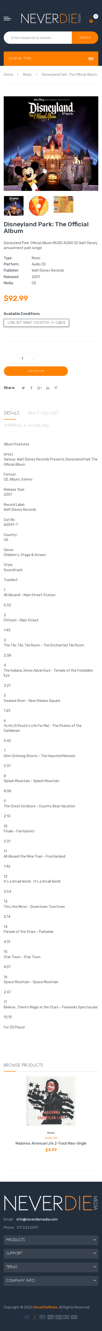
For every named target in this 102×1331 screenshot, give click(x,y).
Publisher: (11, 270)
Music (51, 1132)
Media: (9, 283)
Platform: (11, 264)
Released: (11, 277)
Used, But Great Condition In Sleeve (36, 323)
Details (11, 413)
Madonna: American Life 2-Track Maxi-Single (51, 1143)
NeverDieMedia (45, 1307)
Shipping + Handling (26, 425)
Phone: (9, 1228)
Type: (8, 258)
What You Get (43, 413)
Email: (8, 1219)
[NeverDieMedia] (51, 18)
